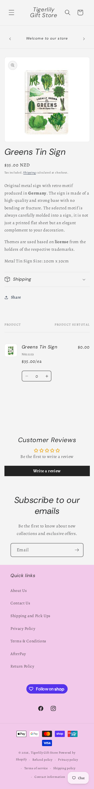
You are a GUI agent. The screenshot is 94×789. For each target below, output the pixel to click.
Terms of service (36, 768)
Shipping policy (64, 768)
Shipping (29, 172)
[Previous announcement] (10, 38)
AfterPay (18, 653)
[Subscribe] (76, 550)
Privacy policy (68, 760)
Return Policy (22, 666)
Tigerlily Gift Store (44, 753)
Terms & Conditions (28, 641)
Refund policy (42, 760)
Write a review (47, 471)
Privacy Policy (22, 628)
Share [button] (16, 297)
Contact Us (20, 603)
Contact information (49, 777)
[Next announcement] (84, 38)
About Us (18, 590)
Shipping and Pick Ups (30, 615)
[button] (11, 12)
